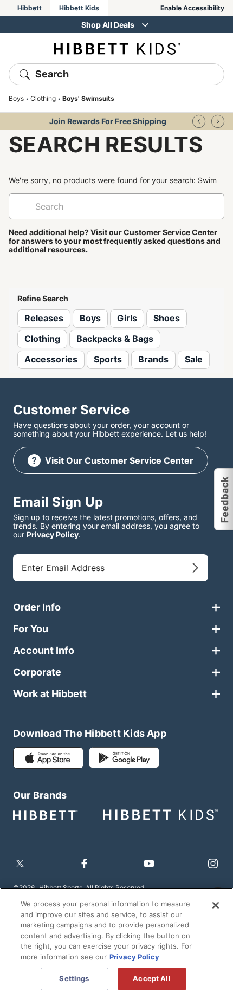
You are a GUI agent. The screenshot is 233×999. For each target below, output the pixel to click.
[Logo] (117, 48)
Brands (153, 359)
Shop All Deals (107, 24)
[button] (223, 499)
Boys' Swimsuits (88, 98)
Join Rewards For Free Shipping (107, 121)
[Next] (217, 121)
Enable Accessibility (192, 8)
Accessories (50, 359)
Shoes (166, 318)
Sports (108, 359)
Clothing (43, 98)
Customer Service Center (170, 232)
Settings (74, 978)
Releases (43, 318)
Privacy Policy (53, 534)
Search (52, 74)
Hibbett (29, 8)
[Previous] (198, 121)
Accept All (151, 978)
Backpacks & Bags (114, 338)
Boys (16, 98)
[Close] (216, 905)
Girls (127, 318)
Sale (194, 359)
